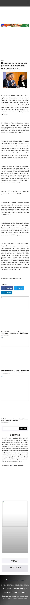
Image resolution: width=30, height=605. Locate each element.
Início (3, 585)
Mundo (16, 588)
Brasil (2, 60)
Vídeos (23, 592)
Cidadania (19, 585)
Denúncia (23, 588)
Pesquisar (23, 428)
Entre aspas (8, 592)
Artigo (16, 592)
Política (10, 585)
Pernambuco (7, 588)
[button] (28, 2)
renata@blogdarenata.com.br (15, 465)
